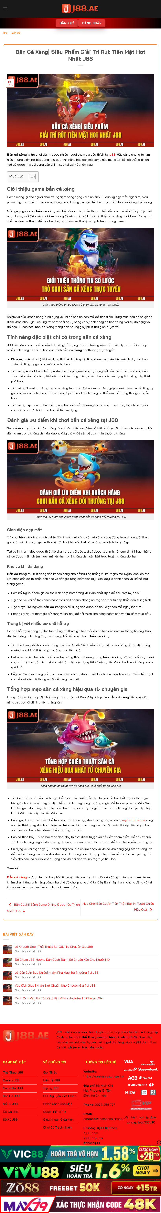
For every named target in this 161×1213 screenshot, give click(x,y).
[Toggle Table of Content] (30, 177)
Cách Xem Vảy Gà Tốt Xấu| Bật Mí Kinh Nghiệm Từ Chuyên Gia (58, 998)
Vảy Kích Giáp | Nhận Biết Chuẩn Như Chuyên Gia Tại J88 (55, 985)
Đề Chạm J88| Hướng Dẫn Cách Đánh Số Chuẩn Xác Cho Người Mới (62, 959)
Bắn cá (15, 32)
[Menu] (5, 9)
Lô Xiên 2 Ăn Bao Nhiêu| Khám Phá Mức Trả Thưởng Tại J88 (56, 972)
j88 (5, 32)
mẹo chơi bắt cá (133, 820)
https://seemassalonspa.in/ (103, 1076)
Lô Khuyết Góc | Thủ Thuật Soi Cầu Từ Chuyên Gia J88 (54, 947)
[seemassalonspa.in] (80, 9)
